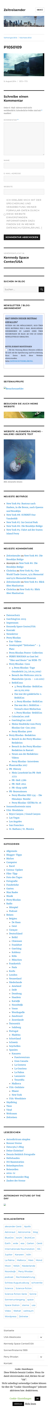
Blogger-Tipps (14, 854)
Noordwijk (17, 1004)
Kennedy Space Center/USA (20, 626)
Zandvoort (17, 1016)
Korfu (12, 971)
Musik (9, 896)
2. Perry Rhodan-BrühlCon (28, 701)
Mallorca (16, 1083)
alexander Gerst (13, 1226)
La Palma (19, 1072)
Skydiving (11, 1102)
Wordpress (10, 1316)
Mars (30, 1260)
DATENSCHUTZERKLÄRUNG (21, 361)
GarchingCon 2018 (21, 720)
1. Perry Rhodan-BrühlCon (28, 712)
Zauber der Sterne (15, 1180)
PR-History (15, 769)
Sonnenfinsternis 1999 (18, 806)
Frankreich (15, 963)
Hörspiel (13, 907)
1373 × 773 (23, 81)
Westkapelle (18, 1012)
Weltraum (11, 1113)
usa (33, 1305)
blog (35, 1232)
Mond (39, 1260)
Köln (14, 956)
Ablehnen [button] (18, 1404)
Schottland (15, 1038)
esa (22, 1243)
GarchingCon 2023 (16, 619)
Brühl (15, 937)
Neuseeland (15, 978)
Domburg (17, 993)
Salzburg (16, 1027)
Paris (14, 967)
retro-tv (10, 1173)
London (13, 974)
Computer (11, 862)
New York (17, 1094)
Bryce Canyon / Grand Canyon (25, 814)
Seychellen (15, 1046)
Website (8, 186)
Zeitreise (23, 1316)
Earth (8, 1243)
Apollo (27, 1226)
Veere (15, 1008)
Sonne (32, 1294)
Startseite (9, 1330)
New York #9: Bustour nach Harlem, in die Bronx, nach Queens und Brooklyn (24, 507)
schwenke (37, 1282)
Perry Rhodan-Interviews (25, 761)
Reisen (9, 914)
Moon (8, 1266)
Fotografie (12, 881)
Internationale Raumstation (20, 1249)
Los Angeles (15, 821)
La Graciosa (20, 1068)
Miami (15, 1091)
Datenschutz (13, 615)
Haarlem (16, 997)
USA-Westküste (14, 810)
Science (9, 1288)
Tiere (9, 1106)
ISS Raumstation (15, 1162)
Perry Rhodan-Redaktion (22, 735)
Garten (10, 888)
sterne (25, 1305)
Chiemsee (17, 941)
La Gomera (20, 1064)
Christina (11, 570)
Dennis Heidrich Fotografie (20, 1154)
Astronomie (24, 1232)
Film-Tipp (11, 873)
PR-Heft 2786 (19, 780)
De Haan (16, 922)
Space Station (12, 1305)
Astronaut (10, 1232)
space (30, 1299)
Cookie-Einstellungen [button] (20, 1398)
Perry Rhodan (13, 637)
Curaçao (13, 929)
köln (28, 1254)
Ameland (16, 986)
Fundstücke (12, 884)
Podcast (13, 911)
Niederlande (15, 982)
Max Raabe (12, 892)
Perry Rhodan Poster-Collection (26, 652)
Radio (9, 903)
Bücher (10, 858)
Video (8, 1311)
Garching (16, 948)
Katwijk (16, 1001)
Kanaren (16, 1053)
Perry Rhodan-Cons (19, 664)
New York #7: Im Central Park (22, 522)
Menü (40, 10)
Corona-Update (14, 869)
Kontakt (10, 630)
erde (15, 1243)
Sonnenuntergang (15, 1299)
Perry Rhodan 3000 (22, 731)
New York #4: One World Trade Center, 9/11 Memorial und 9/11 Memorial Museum (24, 574)
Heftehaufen (13, 1158)
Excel (12, 866)
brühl (19, 1237)
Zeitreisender (14, 10)
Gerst (39, 1243)
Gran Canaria (21, 1061)
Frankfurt (17, 944)
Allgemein (11, 851)
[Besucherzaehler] (24, 389)
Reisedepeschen (14, 1165)
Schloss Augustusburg (17, 1282)
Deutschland (15, 933)
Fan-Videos (15, 641)
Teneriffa (19, 1079)
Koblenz (16, 952)
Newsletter (12, 634)
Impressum (12, 622)
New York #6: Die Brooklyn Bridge (24, 526)
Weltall (17, 1311)
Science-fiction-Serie (16, 1294)
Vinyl (9, 1109)
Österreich (14, 1023)
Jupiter (8, 1254)
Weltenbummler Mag (17, 1177)
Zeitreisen (11, 1117)
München (17, 959)
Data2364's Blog (15, 1147)
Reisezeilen (12, 1169)
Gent (14, 926)
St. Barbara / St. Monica (21, 829)
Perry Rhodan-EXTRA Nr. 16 (26, 802)
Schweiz (13, 1042)
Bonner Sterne (14, 1143)
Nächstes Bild (25, 38)
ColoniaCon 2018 (20, 716)
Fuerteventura (22, 1057)
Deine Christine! (15, 1150)
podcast (9, 1277)
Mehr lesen (30, 1404)
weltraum (28, 1311)
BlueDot (9, 1237)
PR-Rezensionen (18, 791)
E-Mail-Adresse (12, 173)
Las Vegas (14, 817)
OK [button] (37, 1399)
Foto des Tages (14, 877)
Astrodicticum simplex (18, 1139)
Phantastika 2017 (18, 765)
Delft (14, 989)
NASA (16, 1266)
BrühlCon (30, 1237)
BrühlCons (17, 682)
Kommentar (11, 120)
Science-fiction (24, 1288)
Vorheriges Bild (10, 38)
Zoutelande (18, 1019)
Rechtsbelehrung (25, 1277)
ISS (38, 1249)
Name (7, 160)
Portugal (13, 1031)
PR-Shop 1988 (19, 787)
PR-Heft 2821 (19, 784)
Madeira (16, 1034)
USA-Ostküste (16, 1087)
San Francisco (16, 825)
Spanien (13, 1049)
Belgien (13, 918)
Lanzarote (19, 1076)
